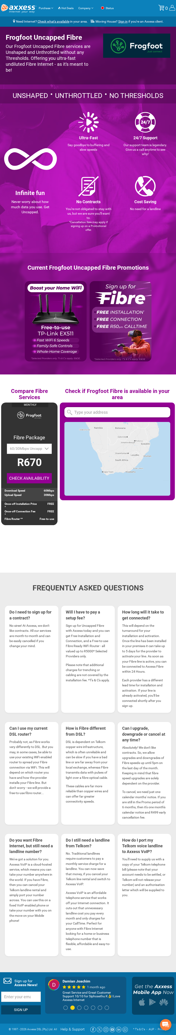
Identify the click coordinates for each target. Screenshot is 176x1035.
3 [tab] (79, 1008)
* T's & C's (139, 1029)
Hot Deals (67, 8)
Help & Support (72, 1029)
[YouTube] (112, 1029)
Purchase (45, 8)
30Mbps (49, 495)
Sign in (123, 21)
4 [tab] (86, 1008)
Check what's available (53, 21)
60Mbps (49, 490)
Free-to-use (47, 519)
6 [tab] (100, 1008)
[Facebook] (93, 1029)
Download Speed (15, 490)
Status (109, 8)
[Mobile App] (153, 996)
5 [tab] (93, 1008)
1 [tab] (65, 1008)
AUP (151, 1029)
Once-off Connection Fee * (20, 513)
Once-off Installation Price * (21, 505)
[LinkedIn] (118, 1029)
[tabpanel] (85, 990)
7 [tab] (107, 1008)
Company (84, 8)
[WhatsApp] (125, 1029)
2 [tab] (72, 1008)
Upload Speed (13, 495)
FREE (50, 504)
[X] (99, 1029)
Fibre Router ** (14, 519)
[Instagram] (106, 1029)
